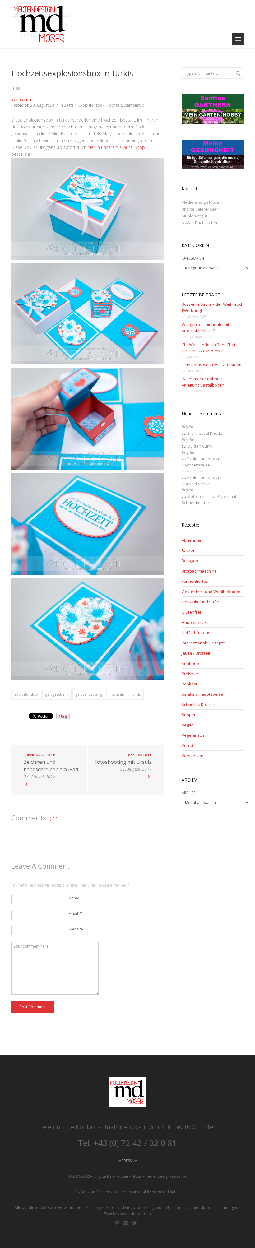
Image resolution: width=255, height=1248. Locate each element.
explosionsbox (26, 694)
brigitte (24, 99)
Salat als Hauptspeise (202, 694)
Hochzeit (114, 105)
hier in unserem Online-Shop (116, 147)
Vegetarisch (193, 735)
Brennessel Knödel (205, 433)
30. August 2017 (44, 105)
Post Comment (33, 1006)
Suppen (189, 714)
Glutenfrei (191, 612)
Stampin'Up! (134, 105)
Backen (189, 550)
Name (76, 898)
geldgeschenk (56, 694)
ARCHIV (188, 793)
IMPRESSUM (127, 1160)
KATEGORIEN (193, 258)
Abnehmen (192, 540)
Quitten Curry (199, 446)
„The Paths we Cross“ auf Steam (212, 365)
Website (76, 929)
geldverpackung (89, 694)
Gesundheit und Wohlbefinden (211, 591)
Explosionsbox (91, 105)
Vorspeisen (192, 756)
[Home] (40, 24)
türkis (136, 694)
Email (75, 913)
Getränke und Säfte (200, 602)
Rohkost (189, 684)
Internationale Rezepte (203, 643)
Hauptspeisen (195, 622)
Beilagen (190, 561)
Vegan (188, 725)
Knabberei (192, 663)
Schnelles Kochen (198, 704)
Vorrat (187, 745)
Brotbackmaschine (199, 571)
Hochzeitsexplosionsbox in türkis (72, 73)
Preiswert (191, 673)
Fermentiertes (195, 581)
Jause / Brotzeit (196, 653)
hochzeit (116, 694)
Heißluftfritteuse (197, 632)
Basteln (70, 105)
